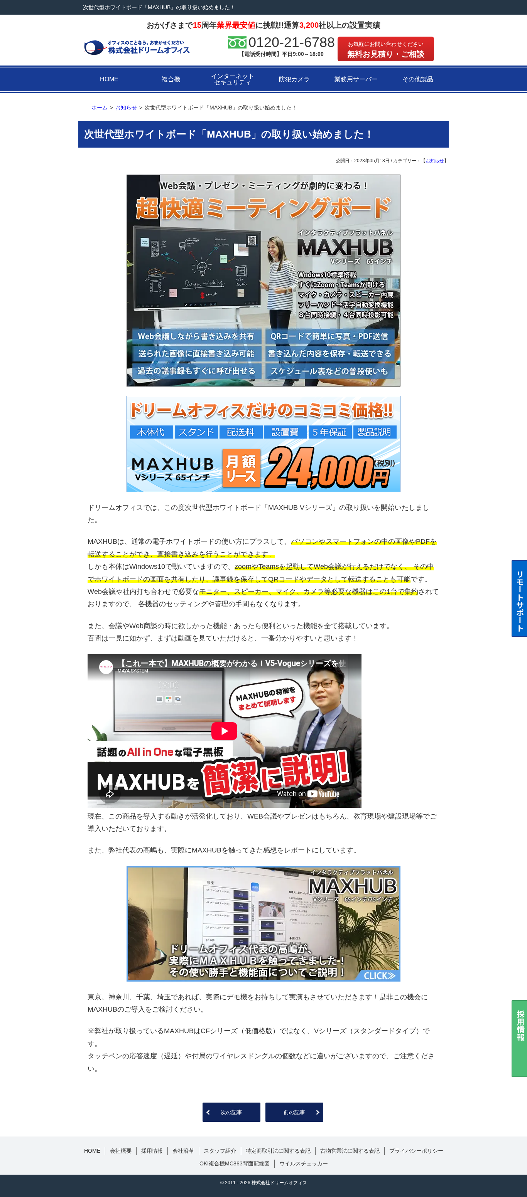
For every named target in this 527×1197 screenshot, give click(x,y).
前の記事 (294, 1112)
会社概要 (121, 1150)
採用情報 (152, 1150)
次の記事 (231, 1112)
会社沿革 (183, 1150)
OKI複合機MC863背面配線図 (234, 1163)
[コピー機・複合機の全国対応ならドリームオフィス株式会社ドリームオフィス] (137, 47)
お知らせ (435, 160)
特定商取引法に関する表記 (278, 1150)
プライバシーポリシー (416, 1150)
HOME (109, 79)
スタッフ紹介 (220, 1150)
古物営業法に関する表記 (350, 1150)
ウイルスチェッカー (303, 1163)
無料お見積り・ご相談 (385, 49)
